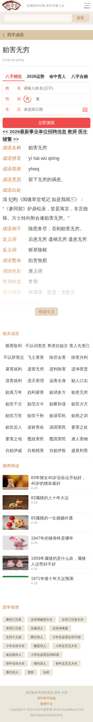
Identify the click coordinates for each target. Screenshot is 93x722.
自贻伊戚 (13, 450)
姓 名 (13, 88)
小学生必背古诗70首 (66, 637)
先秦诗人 (37, 628)
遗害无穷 (35, 369)
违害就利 (13, 380)
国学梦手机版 (46, 698)
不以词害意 (35, 346)
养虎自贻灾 (57, 346)
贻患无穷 (79, 392)
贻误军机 (57, 415)
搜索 (80, 18)
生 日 (13, 109)
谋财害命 (35, 427)
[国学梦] (13, 5)
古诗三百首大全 (72, 619)
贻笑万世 (13, 415)
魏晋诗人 (40, 646)
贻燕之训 (79, 415)
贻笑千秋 (35, 415)
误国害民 (57, 427)
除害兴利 (79, 357)
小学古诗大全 (15, 646)
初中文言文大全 (66, 663)
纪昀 (13, 199)
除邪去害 (57, 357)
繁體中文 (46, 704)
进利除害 (57, 369)
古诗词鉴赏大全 (41, 619)
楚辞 (31, 672)
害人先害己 (79, 346)
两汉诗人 (37, 637)
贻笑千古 (13, 404)
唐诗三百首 (13, 619)
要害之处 (79, 427)
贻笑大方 (79, 404)
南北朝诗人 (13, 655)
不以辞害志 (13, 357)
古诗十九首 (13, 637)
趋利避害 (35, 392)
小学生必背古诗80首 (45, 655)
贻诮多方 (57, 392)
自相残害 (35, 450)
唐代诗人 (12, 672)
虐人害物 (79, 439)
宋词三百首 (13, 628)
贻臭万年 (13, 392)
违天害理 (35, 380)
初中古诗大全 (15, 663)
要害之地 (13, 439)
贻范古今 (35, 404)
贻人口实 (79, 380)
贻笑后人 (13, 427)
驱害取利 (13, 346)
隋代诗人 (40, 663)
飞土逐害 (35, 357)
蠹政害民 (35, 439)
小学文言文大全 (66, 646)
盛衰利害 (79, 450)
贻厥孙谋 (57, 404)
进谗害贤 (79, 369)
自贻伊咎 (57, 450)
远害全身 (57, 380)
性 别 (13, 98)
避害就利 (13, 369)
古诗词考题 (60, 628)
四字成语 (15, 35)
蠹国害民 (57, 439)
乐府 (46, 672)
